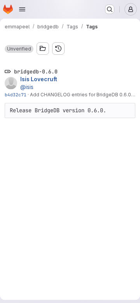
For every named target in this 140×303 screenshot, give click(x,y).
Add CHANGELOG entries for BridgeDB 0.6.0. (81, 95)
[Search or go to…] (109, 9)
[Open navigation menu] (22, 9)
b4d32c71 (15, 95)
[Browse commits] (58, 48)
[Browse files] (43, 48)
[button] (19, 49)
